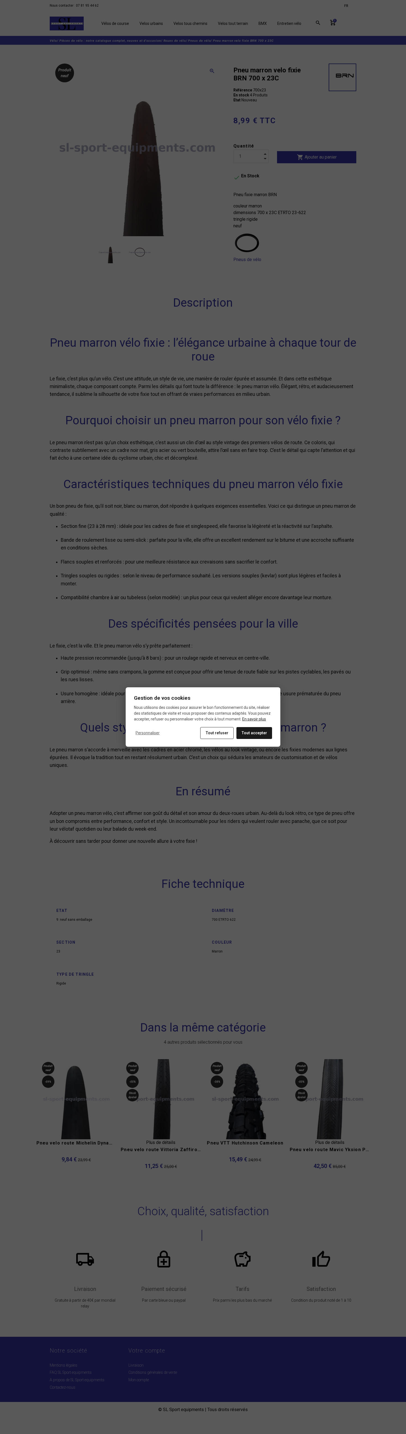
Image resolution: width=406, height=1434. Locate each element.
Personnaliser (148, 733)
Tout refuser (216, 733)
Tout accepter (254, 733)
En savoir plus (254, 719)
